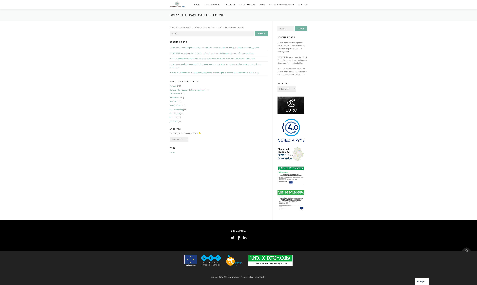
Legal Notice (260, 277)
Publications (174, 98)
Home (196, 5)
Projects (173, 86)
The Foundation (211, 5)
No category (175, 113)
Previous (173, 102)
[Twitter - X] (232, 237)
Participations (175, 105)
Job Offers (174, 121)
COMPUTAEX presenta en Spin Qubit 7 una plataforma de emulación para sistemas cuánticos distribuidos (212, 53)
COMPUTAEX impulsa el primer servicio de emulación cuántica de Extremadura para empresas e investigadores (214, 47)
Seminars (173, 117)
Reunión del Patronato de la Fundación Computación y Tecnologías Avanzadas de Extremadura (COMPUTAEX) (214, 73)
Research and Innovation (281, 5)
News (262, 5)
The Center (229, 5)
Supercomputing (247, 5)
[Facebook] (239, 237)
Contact (302, 5)
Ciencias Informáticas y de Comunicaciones (187, 90)
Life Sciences (175, 94)
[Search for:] (212, 33)
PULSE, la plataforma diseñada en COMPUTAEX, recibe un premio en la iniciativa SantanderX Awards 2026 (212, 59)
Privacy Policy (247, 277)
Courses (172, 152)
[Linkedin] (244, 237)
